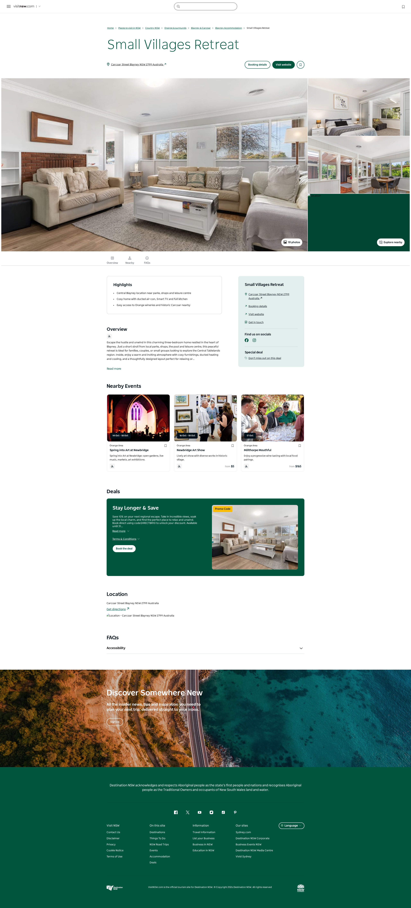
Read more (118, 531)
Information (201, 825)
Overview (112, 263)
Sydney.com (243, 832)
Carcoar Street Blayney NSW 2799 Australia (137, 64)
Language (291, 825)
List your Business (203, 838)
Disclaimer (113, 838)
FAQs (147, 263)
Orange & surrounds (175, 28)
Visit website (283, 64)
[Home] (23, 6)
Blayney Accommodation (228, 28)
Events (154, 850)
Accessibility (116, 648)
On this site (157, 825)
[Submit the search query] (178, 6)
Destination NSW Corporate (252, 838)
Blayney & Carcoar (201, 28)
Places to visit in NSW (129, 28)
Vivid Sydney (243, 856)
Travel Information (204, 832)
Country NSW (152, 28)
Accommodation (160, 856)
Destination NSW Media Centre (254, 850)
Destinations (157, 832)
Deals (153, 862)
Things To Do (157, 838)
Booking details (257, 64)
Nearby (129, 263)
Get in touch (256, 322)
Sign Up (115, 722)
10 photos (294, 242)
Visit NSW (113, 825)
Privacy (111, 844)
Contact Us (113, 832)
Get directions (116, 609)
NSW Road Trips (159, 844)
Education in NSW (203, 850)
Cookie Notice (115, 850)
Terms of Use (114, 856)
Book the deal (124, 548)
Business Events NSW (248, 844)
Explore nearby (393, 242)
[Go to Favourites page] (403, 6)
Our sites (242, 825)
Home (110, 28)
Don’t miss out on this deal (265, 358)
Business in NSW (203, 844)
